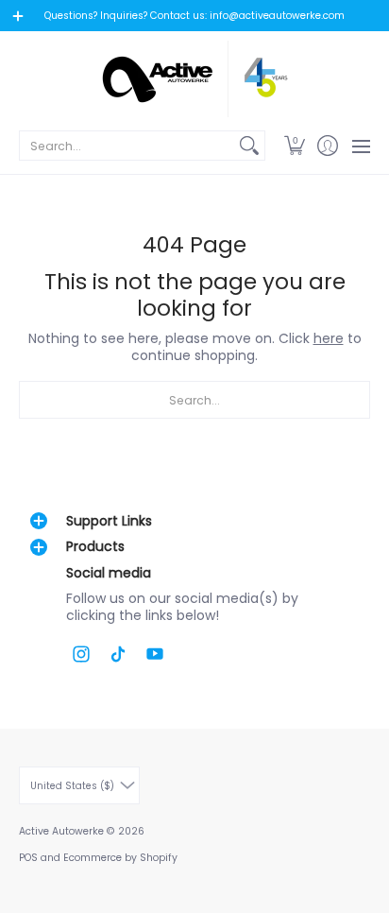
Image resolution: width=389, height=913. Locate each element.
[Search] (249, 145)
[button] (294, 145)
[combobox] (127, 145)
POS (28, 858)
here (328, 338)
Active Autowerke (61, 831)
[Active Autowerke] (194, 79)
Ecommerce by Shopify (120, 858)
